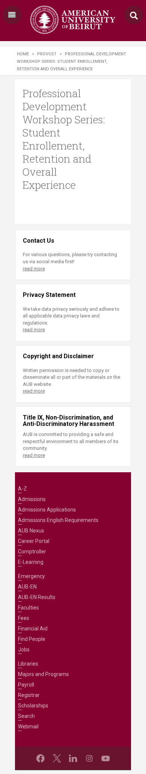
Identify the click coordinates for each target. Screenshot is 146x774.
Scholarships (33, 706)
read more (34, 268)
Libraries (28, 664)
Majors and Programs (43, 674)
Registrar (29, 695)
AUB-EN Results (36, 597)
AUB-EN (27, 587)
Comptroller (32, 552)
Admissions (32, 499)
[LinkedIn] (73, 758)
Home (23, 54)
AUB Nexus (31, 531)
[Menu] (12, 15)
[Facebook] (40, 758)
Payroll (26, 685)
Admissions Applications (47, 510)
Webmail (28, 727)
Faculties (28, 608)
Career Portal (33, 541)
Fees (23, 618)
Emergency (31, 576)
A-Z (22, 489)
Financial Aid (33, 629)
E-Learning (30, 562)
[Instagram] (89, 758)
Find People (31, 639)
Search (26, 716)
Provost (47, 54)
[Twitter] (56, 758)
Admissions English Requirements (58, 520)
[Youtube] (105, 758)
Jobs (24, 649)
